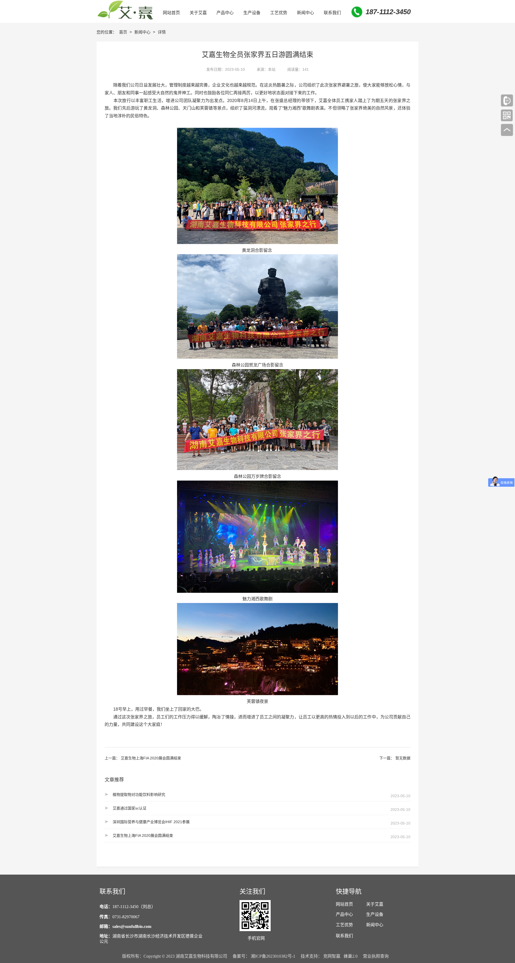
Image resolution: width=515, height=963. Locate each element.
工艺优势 (344, 925)
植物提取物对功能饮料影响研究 (139, 794)
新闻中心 (143, 32)
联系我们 (344, 936)
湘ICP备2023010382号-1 (273, 956)
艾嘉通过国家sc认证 (129, 808)
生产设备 (374, 914)
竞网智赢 (331, 956)
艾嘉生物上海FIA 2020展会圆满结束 (151, 758)
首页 (123, 32)
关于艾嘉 (374, 904)
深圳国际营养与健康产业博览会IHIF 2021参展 (151, 822)
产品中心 (344, 914)
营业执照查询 (376, 956)
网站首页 (344, 904)
